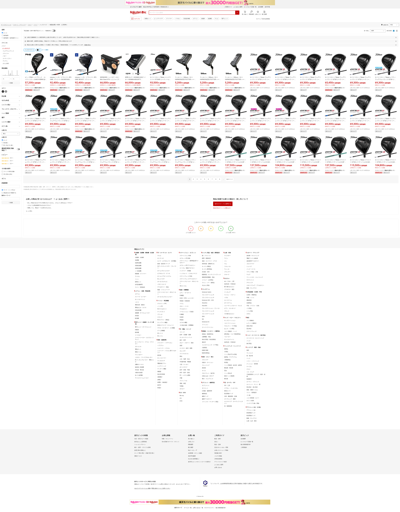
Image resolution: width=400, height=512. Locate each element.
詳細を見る (87, 45)
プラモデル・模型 (229, 289)
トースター (138, 335)
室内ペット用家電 (229, 376)
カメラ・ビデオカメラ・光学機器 (166, 261)
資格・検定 (183, 383)
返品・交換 (217, 444)
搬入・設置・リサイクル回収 (142, 447)
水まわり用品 (205, 285)
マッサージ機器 (161, 369)
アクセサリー (183, 309)
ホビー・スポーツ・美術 (186, 343)
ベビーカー (227, 336)
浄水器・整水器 (139, 370)
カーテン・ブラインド (253, 381)
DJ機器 (182, 314)
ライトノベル (183, 380)
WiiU (203, 316)
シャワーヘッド (161, 366)
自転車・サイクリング (253, 255)
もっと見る (29, 211)
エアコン (195, 18)
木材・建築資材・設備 (230, 396)
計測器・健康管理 (207, 391)
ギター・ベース (184, 306)
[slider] (1, 75)
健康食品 (204, 393)
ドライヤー (169, 18)
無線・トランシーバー (163, 289)
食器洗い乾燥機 (139, 367)
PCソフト (160, 336)
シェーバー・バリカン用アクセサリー (166, 351)
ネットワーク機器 (162, 322)
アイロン (137, 276)
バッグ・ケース (251, 269)
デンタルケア (161, 360)
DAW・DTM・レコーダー (187, 298)
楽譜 (181, 345)
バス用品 (249, 308)
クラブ (35, 24)
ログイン (258, 19)
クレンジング (205, 365)
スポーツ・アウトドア (19, 24)
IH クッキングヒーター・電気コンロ (144, 360)
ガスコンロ (138, 346)
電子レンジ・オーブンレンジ (143, 327)
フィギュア (227, 292)
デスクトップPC (162, 303)
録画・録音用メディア (163, 263)
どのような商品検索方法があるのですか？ (39, 205)
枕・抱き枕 (250, 355)
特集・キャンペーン (167, 438)
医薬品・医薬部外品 (207, 334)
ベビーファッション (230, 323)
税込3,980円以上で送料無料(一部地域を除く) (156, 7)
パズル (226, 297)
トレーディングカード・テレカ (233, 305)
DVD (181, 401)
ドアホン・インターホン (231, 388)
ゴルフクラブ (250, 263)
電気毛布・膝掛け (140, 305)
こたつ (137, 302)
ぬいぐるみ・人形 (229, 281)
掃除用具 (249, 300)
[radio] (2, 32)
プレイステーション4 (208, 297)
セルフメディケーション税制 (142, 488)
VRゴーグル (183, 286)
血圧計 (159, 385)
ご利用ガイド (228, 7)
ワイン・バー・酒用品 (208, 282)
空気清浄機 (186, 18)
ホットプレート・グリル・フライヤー (144, 343)
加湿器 (137, 315)
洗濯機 (210, 18)
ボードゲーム (228, 303)
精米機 (137, 332)
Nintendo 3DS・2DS (208, 300)
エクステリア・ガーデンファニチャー (233, 402)
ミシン (137, 279)
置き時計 (249, 328)
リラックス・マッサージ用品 (210, 401)
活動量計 (159, 377)
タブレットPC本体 (185, 258)
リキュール (227, 266)
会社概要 (260, 7)
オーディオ (160, 258)
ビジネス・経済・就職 (186, 348)
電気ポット (138, 349)
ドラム (181, 303)
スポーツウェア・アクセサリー (255, 285)
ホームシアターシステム (164, 276)
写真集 (181, 386)
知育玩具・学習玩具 (230, 284)
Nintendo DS (205, 322)
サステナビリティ (209, 507)
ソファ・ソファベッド (253, 361)
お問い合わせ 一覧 (198, 507)
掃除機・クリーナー (140, 273)
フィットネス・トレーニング (255, 277)
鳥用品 (226, 362)
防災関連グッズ (228, 393)
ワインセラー (138, 354)
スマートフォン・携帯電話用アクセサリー (189, 261)
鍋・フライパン (206, 255)
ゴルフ (30, 24)
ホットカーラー (161, 358)
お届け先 (4, 130)
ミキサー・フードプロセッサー (143, 357)
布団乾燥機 (138, 268)
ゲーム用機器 (161, 330)
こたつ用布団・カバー (253, 398)
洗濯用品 (249, 303)
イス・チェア (250, 372)
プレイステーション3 (208, 311)
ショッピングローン (140, 444)
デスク (248, 369)
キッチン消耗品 (206, 266)
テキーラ (226, 274)
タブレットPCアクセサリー (187, 265)
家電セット (148, 18)
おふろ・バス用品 (229, 328)
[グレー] (6, 91)
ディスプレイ (161, 311)
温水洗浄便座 (161, 374)
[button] (2, 72)
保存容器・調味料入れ (208, 263)
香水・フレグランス (207, 378)
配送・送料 (217, 438)
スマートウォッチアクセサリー (188, 279)
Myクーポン (191, 450)
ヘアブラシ (160, 345)
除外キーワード (6, 195)
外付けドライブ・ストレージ (165, 325)
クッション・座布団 (252, 364)
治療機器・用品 (206, 336)
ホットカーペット (140, 299)
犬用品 (226, 351)
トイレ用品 (250, 311)
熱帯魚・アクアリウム (230, 357)
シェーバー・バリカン (163, 348)
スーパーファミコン (207, 327)
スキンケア (205, 359)
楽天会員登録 (266, 19)
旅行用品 (249, 343)
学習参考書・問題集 (185, 361)
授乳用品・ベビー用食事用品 (232, 334)
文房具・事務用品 (252, 295)
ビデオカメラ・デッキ (163, 273)
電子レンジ (225, 18)
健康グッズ (205, 396)
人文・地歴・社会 (185, 359)
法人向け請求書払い (193, 459)
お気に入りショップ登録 (221, 450)
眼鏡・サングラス (252, 288)
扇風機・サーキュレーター (142, 313)
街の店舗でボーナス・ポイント (170, 441)
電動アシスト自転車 (252, 258)
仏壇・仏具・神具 (252, 421)
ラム (225, 263)
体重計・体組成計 (162, 382)
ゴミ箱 (248, 395)
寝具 (248, 350)
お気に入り (191, 441)
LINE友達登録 (218, 459)
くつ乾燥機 (138, 271)
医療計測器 (205, 350)
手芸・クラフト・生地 (253, 305)
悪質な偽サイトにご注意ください (160, 488)
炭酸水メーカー (139, 364)
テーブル (249, 366)
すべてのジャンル (6, 24)
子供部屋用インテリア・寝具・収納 (256, 375)
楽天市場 (267, 7)
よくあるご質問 (238, 7)
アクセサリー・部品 (163, 287)
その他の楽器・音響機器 (186, 325)
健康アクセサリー (207, 399)
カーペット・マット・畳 (253, 384)
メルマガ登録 (218, 456)
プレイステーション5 (208, 295)
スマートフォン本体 (185, 255)
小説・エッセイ (184, 364)
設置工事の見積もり (140, 450)
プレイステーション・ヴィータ (210, 308)
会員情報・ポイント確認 (195, 453)
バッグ (248, 341)
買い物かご (191, 438)
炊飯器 (137, 329)
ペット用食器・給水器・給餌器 (233, 365)
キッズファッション (230, 320)
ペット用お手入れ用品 (230, 354)
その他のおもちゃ (229, 313)
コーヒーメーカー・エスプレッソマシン (144, 338)
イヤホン (177, 18)
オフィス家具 (250, 400)
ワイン (226, 258)
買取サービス (138, 456)
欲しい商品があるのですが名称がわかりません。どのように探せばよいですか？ (50, 203)
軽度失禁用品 (205, 353)
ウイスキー (227, 255)
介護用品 (204, 347)
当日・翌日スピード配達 (141, 438)
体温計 (159, 387)
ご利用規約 (244, 447)
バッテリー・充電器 (185, 271)
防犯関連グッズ (251, 413)
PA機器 (182, 295)
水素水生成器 (138, 372)
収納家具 (249, 379)
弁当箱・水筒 (205, 272)
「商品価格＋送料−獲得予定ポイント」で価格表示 (37, 30)
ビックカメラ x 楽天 (136, 7)
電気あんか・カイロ (140, 307)
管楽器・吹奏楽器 (185, 301)
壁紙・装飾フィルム (252, 390)
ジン (225, 261)
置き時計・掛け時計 (252, 387)
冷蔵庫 (203, 18)
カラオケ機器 (183, 322)
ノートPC (160, 306)
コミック (182, 332)
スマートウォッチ (252, 331)
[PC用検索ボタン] (237, 13)
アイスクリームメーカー (142, 378)
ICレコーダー (161, 279)
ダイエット (205, 388)
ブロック (226, 311)
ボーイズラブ (183, 367)
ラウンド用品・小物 (252, 272)
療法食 (226, 378)
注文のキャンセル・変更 (221, 447)
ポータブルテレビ (162, 281)
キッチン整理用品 (207, 269)
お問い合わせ (218, 467)
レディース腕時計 (252, 323)
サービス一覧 (188, 507)
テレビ (216, 18)
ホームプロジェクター (163, 271)
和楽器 (181, 320)
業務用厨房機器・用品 (208, 277)
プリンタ (159, 314)
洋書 (181, 378)
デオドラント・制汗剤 (208, 373)
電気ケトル (138, 352)
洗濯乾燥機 (138, 263)
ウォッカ (226, 269)
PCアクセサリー (162, 309)
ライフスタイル (184, 353)
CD (181, 398)
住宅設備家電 (138, 284)
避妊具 (204, 342)
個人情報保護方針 (246, 444)
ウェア (248, 274)
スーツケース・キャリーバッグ (255, 338)
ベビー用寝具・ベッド (230, 331)
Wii (203, 319)
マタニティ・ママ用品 (230, 326)
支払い (216, 441)
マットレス (250, 353)
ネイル (204, 370)
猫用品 (226, 349)
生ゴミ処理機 (138, 375)
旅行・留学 (183, 340)
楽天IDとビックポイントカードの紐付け (199, 461)
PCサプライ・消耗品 (163, 320)
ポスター (182, 389)
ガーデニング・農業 (230, 399)
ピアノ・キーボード (185, 292)
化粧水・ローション (207, 362)
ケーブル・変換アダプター (187, 268)
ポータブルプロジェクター (164, 297)
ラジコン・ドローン (230, 295)
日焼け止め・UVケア (208, 376)
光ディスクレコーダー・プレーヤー (166, 267)
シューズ (249, 266)
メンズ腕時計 (250, 320)
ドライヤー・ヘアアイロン (164, 343)
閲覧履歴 (190, 444)
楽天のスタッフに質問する (223, 204)
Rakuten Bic (138, 12)
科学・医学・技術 (185, 372)
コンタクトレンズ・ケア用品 (210, 345)
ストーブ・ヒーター (140, 296)
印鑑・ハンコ (250, 297)
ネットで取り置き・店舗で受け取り (144, 453)
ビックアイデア (158, 18)
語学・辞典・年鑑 (185, 370)
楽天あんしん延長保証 (140, 441)
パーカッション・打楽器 (186, 311)
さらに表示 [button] (6, 63)
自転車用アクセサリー (253, 261)
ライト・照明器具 (140, 287)
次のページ (229, 179)
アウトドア (250, 282)
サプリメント (205, 385)
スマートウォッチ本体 (186, 276)
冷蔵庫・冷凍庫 (139, 257)
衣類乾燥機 (138, 265)
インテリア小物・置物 (253, 403)
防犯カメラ (227, 391)
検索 (11, 83)
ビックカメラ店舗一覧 (250, 7)
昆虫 (225, 370)
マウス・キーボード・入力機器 (166, 328)
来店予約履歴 (192, 456)
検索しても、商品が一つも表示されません (39, 208)
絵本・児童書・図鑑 (185, 334)
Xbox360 (204, 305)
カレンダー (183, 351)
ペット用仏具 (228, 373)
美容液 (204, 368)
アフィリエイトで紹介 (220, 461)
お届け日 (4, 137)
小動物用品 (227, 359)
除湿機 (137, 318)
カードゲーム (228, 300)
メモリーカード (161, 284)
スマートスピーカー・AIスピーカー (166, 293)
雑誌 (181, 356)
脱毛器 (159, 355)
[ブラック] (3, 91)
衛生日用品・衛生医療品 (209, 339)
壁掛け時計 (250, 326)
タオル (248, 313)
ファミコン (205, 324)
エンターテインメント (186, 337)
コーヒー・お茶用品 (207, 280)
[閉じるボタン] (396, 37)
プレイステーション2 (208, 313)
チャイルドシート (229, 339)
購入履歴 (190, 447)
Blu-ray (182, 395)
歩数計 (159, 379)
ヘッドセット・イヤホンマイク (188, 273)
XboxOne (204, 303)
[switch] (18, 149)
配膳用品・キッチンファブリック (211, 274)
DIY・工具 (227, 385)
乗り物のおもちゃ (229, 286)
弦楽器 (181, 317)
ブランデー (227, 272)
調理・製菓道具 (206, 258)
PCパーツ (160, 333)
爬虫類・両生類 (228, 368)
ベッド (248, 358)
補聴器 (159, 371)
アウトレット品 (251, 410)
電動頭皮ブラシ (161, 363)
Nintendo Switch (206, 292)
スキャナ (159, 317)
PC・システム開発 (185, 375)
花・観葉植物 (228, 406)
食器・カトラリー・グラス (209, 261)
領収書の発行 (218, 453)
